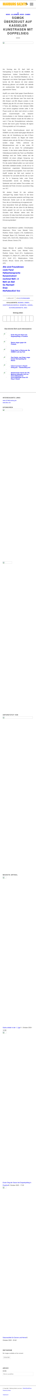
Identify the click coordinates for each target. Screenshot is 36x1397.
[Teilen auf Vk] (24, 318)
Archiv (4, 1371)
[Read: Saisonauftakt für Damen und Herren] (4, 1188)
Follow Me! (7, 1357)
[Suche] (26, 4)
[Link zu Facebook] (25, 1392)
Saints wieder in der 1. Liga (11, 1027)
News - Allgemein (12, 14)
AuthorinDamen (24, 298)
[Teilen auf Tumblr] (20, 318)
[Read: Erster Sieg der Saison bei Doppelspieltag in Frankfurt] (4, 1033)
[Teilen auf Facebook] (5, 318)
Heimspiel (23, 305)
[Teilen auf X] (8, 318)
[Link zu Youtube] (31, 1392)
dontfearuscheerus (11, 305)
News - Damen (25, 14)
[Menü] (30, 4)
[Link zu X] (28, 1392)
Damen (26, 302)
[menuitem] (26, 4)
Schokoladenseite (16, 308)
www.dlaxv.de (6, 402)
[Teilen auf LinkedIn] (16, 318)
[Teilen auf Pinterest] (12, 318)
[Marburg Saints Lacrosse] (15, 4)
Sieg (25, 308)
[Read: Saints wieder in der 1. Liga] (4, 878)
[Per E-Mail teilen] (31, 318)
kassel (30, 305)
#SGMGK (21, 302)
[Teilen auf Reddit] (27, 318)
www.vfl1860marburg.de (9, 400)
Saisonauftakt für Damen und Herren (15, 1337)
